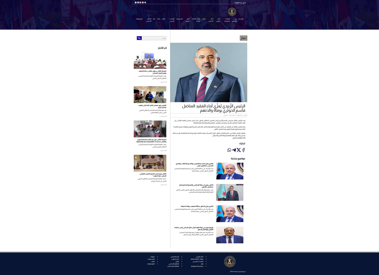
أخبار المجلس (210, 20)
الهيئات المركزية (227, 20)
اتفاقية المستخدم (173, 266)
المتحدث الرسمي (171, 20)
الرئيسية (240, 19)
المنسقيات (179, 19)
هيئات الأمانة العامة (196, 20)
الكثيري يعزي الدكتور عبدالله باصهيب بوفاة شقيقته (197, 206)
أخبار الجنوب (187, 20)
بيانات (158, 19)
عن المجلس (234, 20)
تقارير (163, 19)
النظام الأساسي (148, 20)
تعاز (154, 19)
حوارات (204, 19)
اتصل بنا (243, 3)
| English (237, 3)
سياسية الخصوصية (197, 266)
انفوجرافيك (139, 19)
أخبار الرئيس (218, 20)
